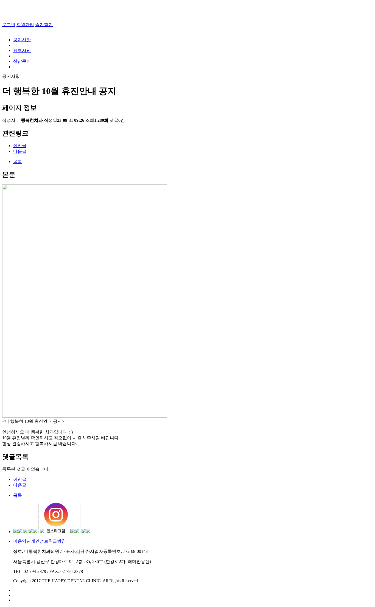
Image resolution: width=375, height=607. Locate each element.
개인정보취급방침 (48, 541)
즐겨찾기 (44, 24)
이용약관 (22, 541)
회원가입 (25, 24)
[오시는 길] (193, 600)
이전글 (19, 145)
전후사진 (22, 50)
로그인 (8, 24)
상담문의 (22, 61)
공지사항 (22, 39)
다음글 (19, 151)
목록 (17, 161)
